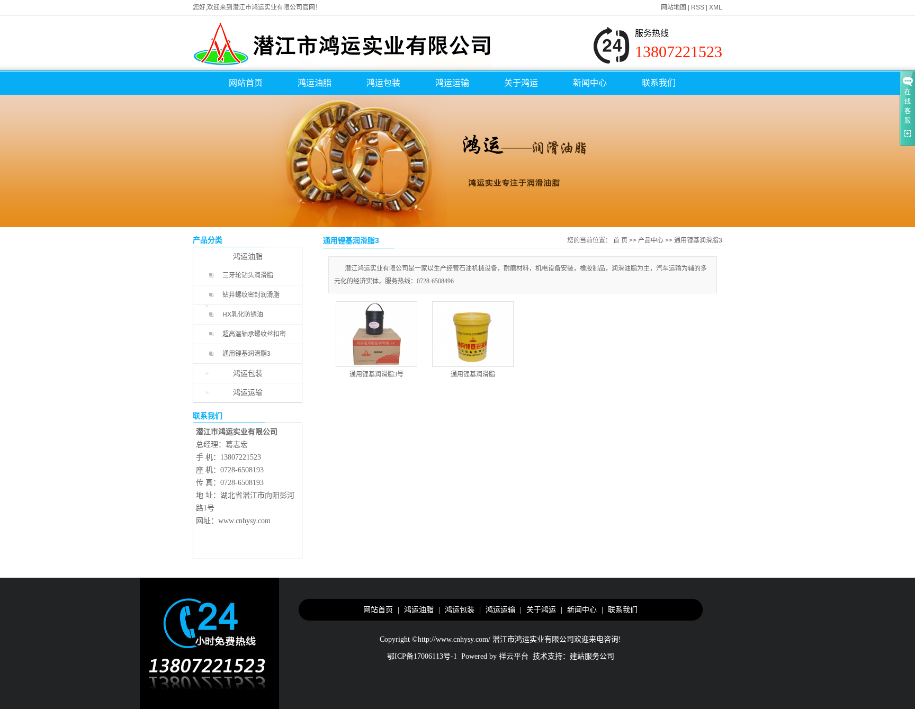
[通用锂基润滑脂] (473, 334)
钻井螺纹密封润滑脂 (251, 295)
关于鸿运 (521, 82)
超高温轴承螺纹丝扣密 (254, 334)
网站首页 (246, 82)
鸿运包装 (383, 82)
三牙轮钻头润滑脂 (247, 275)
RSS (697, 7)
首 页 (620, 240)
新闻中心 (590, 82)
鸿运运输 (452, 82)
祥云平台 (513, 656)
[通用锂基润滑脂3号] (376, 334)
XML (715, 7)
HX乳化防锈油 (242, 314)
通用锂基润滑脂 (473, 374)
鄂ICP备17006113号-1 (422, 656)
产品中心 (650, 240)
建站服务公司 (592, 656)
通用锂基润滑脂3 (246, 353)
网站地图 (673, 7)
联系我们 (659, 82)
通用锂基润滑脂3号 (376, 374)
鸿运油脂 (314, 82)
